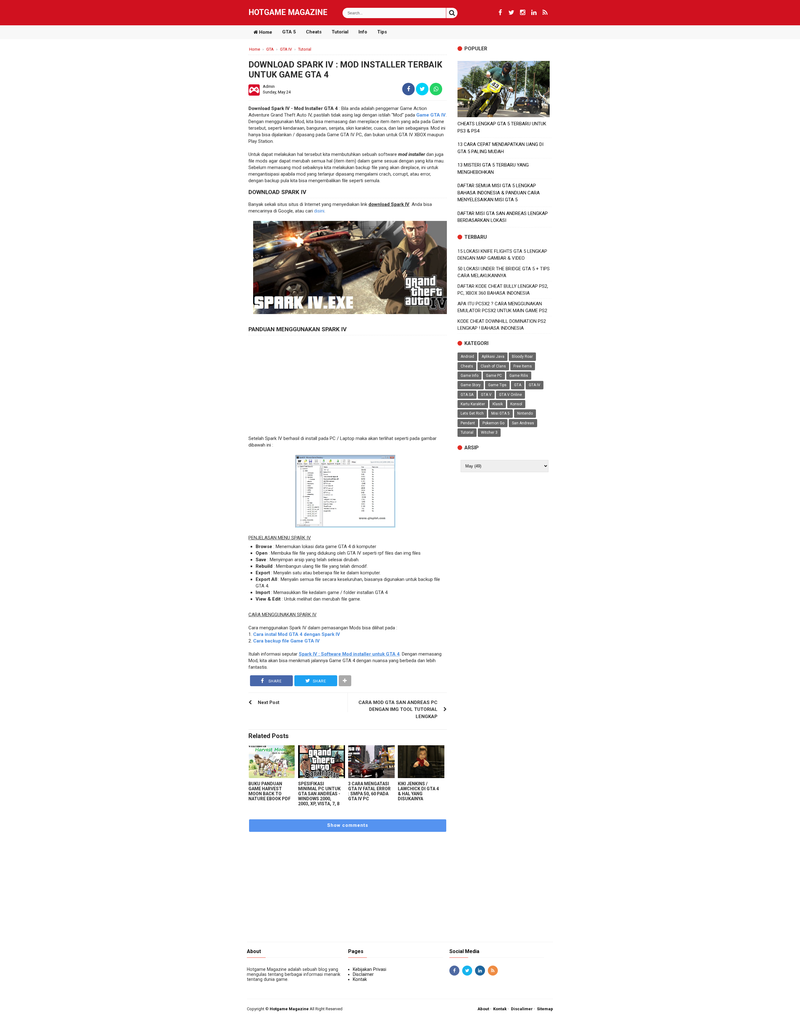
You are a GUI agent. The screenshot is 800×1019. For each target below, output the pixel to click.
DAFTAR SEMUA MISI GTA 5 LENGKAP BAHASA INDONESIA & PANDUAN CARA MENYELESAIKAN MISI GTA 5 (499, 192)
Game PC (494, 375)
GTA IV (534, 385)
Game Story (471, 385)
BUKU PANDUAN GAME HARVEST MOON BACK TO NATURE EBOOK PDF (269, 791)
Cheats (314, 32)
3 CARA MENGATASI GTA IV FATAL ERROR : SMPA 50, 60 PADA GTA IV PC (369, 791)
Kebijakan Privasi (369, 969)
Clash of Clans (493, 366)
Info (362, 32)
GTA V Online (510, 394)
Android (467, 356)
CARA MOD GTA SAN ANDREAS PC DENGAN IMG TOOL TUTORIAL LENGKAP (398, 709)
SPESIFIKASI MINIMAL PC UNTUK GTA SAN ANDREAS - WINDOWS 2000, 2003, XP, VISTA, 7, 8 (319, 793)
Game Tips (497, 385)
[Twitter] (511, 12)
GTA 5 (289, 32)
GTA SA (467, 394)
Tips (382, 32)
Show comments (347, 825)
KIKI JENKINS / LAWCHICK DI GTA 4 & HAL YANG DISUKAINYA (418, 791)
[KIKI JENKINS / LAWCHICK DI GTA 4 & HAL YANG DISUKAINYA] (421, 761)
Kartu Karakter (473, 404)
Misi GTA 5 (500, 413)
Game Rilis (518, 375)
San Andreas (523, 423)
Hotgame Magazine (288, 12)
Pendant (468, 423)
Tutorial (340, 32)
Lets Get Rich (472, 413)
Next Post (268, 702)
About (483, 1009)
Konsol (516, 404)
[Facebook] (500, 12)
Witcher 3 (489, 432)
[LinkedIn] (533, 12)
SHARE (274, 681)
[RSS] (545, 12)
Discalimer (522, 1009)
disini (319, 211)
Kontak (360, 979)
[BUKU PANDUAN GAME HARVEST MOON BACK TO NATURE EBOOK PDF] (271, 761)
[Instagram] (522, 12)
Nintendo (525, 413)
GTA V (486, 394)
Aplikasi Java (493, 356)
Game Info (469, 375)
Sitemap (545, 1009)
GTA (517, 385)
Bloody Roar (522, 356)
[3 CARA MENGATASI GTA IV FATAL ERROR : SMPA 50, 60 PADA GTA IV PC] (371, 761)
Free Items (522, 366)
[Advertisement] (347, 385)
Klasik (497, 404)
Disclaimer (363, 974)
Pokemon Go (493, 423)
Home (265, 32)
